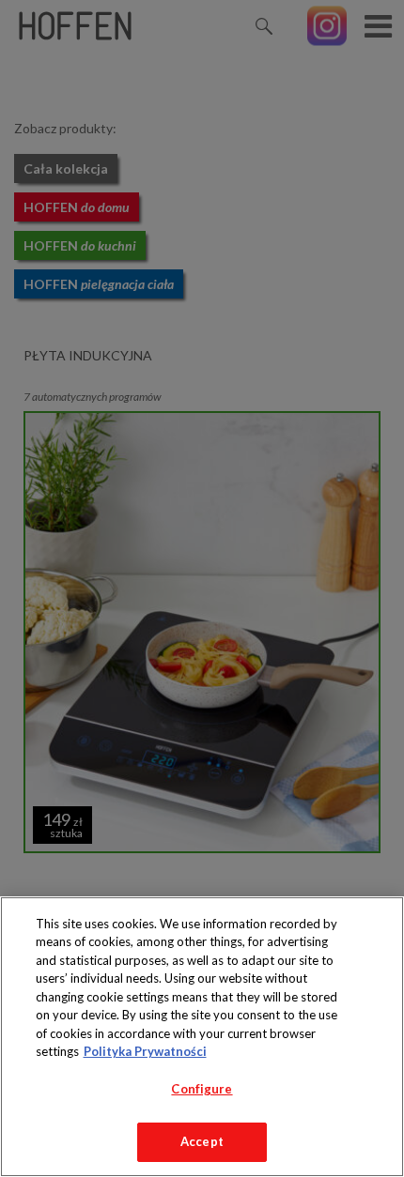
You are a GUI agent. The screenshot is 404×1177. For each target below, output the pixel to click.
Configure (201, 1088)
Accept (202, 1141)
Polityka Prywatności (145, 1051)
